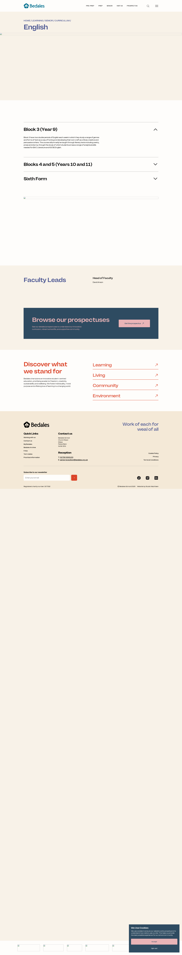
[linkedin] (156, 478)
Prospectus (132, 6)
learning (37, 20)
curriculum (62, 20)
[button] (154, 942)
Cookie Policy (153, 453)
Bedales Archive (30, 447)
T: (65, 457)
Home (27, 20)
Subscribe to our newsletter (35, 472)
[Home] (34, 5)
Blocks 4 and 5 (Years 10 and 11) (58, 164)
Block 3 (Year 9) (40, 129)
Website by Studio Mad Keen (147, 486)
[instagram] (147, 478)
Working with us (29, 437)
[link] (134, 323)
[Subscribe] (74, 478)
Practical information (32, 457)
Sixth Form (35, 178)
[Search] (148, 5)
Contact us (28, 441)
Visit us (120, 6)
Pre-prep (90, 6)
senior (49, 20)
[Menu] (156, 5)
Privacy (155, 457)
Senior (109, 6)
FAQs (26, 451)
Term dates (28, 454)
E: (73, 460)
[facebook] (139, 478)
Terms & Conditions (150, 460)
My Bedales (28, 444)
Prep (100, 6)
